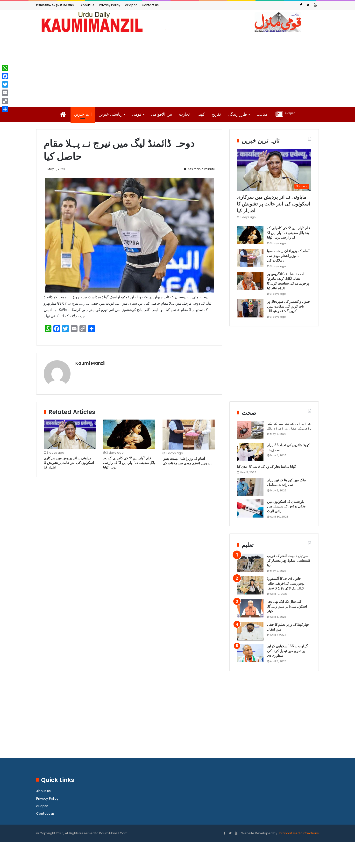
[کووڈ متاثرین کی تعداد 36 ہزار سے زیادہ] (250, 452)
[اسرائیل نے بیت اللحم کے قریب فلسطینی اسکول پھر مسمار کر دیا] (250, 563)
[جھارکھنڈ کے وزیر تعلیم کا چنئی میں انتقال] (250, 631)
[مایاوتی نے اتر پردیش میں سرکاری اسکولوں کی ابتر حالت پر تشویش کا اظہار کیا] (70, 434)
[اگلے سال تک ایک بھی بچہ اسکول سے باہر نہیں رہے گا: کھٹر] (250, 608)
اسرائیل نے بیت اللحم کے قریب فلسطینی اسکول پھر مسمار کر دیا (289, 560)
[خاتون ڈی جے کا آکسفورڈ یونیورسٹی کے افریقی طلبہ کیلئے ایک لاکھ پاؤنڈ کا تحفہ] (250, 585)
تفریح (216, 114)
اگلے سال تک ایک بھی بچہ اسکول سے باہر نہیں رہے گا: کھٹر (287, 606)
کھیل (201, 114)
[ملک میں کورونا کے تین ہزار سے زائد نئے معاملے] (250, 487)
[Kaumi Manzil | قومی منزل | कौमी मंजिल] (177, 22)
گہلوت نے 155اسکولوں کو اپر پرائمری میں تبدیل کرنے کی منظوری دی (287, 651)
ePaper (131, 5)
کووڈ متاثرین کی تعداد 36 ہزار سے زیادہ (288, 447)
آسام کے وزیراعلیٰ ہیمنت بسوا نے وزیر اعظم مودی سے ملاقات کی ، (188, 461)
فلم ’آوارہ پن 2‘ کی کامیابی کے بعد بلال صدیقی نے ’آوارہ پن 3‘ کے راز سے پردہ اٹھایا (129, 463)
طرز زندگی (237, 114)
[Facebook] (300, 5)
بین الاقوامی (161, 114)
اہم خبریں (83, 114)
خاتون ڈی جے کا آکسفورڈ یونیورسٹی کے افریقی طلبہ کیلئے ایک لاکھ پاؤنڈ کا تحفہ (286, 583)
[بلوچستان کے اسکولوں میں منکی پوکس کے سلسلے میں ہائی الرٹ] (250, 508)
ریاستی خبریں (110, 114)
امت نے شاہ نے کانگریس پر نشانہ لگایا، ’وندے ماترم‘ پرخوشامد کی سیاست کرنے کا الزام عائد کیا (288, 281)
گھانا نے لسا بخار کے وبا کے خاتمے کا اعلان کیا (266, 466)
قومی (137, 114)
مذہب (261, 114)
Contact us (150, 5)
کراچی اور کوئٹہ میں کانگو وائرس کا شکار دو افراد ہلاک (289, 426)
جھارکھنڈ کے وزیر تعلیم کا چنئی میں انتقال (288, 627)
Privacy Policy (109, 5)
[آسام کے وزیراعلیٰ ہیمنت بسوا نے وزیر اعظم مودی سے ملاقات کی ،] (189, 435)
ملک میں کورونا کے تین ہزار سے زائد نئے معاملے (286, 482)
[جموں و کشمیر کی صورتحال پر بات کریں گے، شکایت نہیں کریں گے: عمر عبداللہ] (250, 308)
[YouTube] (315, 5)
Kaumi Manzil (90, 363)
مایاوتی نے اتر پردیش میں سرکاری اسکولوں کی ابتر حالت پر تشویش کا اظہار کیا (69, 463)
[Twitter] (308, 5)
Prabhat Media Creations (299, 833)
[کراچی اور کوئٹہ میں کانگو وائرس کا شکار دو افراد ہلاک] (250, 430)
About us (87, 5)
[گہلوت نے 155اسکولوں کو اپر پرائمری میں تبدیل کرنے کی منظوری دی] (250, 653)
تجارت (184, 114)
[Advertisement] (177, 70)
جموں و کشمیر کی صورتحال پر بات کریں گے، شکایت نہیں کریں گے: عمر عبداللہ (288, 306)
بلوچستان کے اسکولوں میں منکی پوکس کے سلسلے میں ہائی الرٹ (286, 506)
